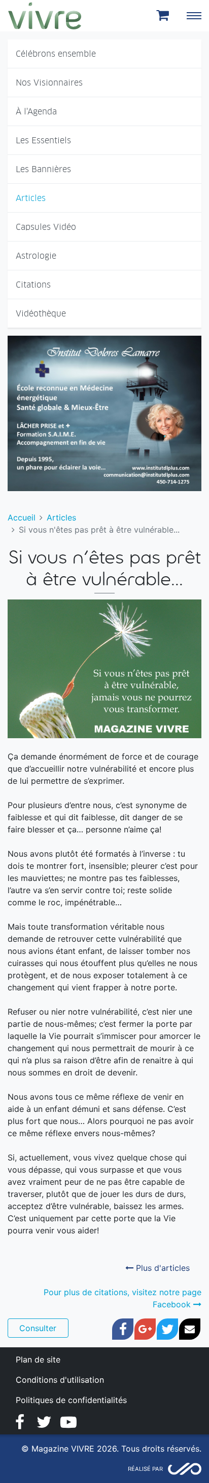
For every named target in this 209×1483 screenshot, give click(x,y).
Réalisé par (145, 1468)
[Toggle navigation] (193, 15)
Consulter (37, 1328)
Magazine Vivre (44, 15)
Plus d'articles (161, 1268)
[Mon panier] (164, 15)
